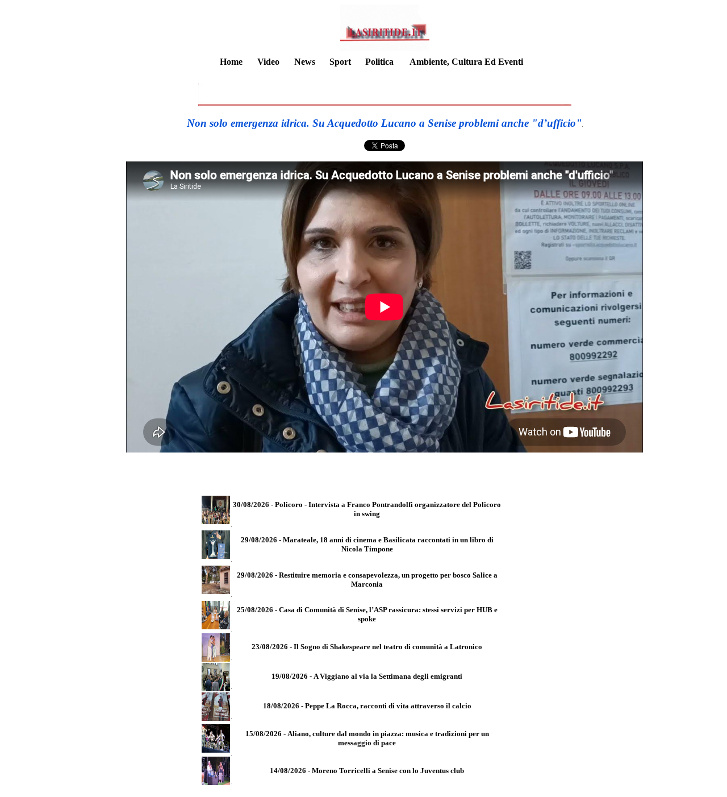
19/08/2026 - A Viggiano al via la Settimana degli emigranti (366, 676)
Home (231, 62)
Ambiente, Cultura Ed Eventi (466, 62)
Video (268, 62)
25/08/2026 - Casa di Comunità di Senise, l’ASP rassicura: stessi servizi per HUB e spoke (367, 614)
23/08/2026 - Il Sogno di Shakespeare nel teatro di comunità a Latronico (367, 646)
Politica (379, 62)
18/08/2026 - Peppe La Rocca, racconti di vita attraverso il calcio (367, 705)
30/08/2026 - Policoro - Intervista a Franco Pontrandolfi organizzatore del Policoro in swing (367, 509)
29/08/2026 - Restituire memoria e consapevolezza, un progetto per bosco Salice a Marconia (367, 579)
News (304, 62)
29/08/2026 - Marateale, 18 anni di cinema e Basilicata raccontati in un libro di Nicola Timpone (367, 544)
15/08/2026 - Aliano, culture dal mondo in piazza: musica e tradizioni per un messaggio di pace (367, 738)
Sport (340, 62)
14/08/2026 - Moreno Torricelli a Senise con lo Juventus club (367, 770)
